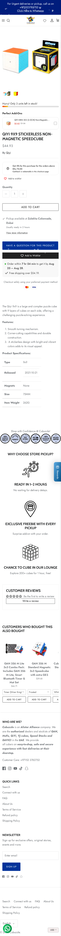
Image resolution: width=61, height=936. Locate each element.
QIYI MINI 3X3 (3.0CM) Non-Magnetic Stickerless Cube (31, 120)
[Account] (51, 20)
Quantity (7, 187)
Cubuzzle (15, 932)
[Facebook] (4, 768)
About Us (7, 804)
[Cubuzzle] (31, 20)
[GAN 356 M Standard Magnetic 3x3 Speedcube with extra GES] (39, 649)
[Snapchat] (26, 768)
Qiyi (8, 153)
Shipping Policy (11, 821)
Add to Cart (30, 207)
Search (6, 787)
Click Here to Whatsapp (30, 11)
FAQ (4, 798)
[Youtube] (15, 768)
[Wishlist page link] (44, 20)
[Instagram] (9, 768)
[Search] (10, 20)
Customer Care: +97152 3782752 (21, 760)
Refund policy (10, 815)
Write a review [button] (31, 601)
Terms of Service (11, 809)
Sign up (11, 866)
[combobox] (14, 692)
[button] (30, 123)
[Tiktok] (21, 768)
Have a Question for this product (30, 245)
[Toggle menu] (3, 20)
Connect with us (11, 792)
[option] (30, 57)
